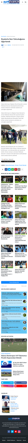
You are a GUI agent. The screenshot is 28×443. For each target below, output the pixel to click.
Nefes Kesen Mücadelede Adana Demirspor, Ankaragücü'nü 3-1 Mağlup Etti (6, 272)
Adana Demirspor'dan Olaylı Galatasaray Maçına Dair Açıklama (21, 187)
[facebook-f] (9, 431)
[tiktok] (7, 389)
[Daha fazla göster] (22, 169)
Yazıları (15, 397)
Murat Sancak (22, 165)
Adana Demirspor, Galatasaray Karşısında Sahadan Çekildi (20, 206)
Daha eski (23, 286)
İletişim (4, 440)
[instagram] (19, 431)
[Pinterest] (15, 169)
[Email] (19, 169)
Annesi (17, 165)
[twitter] (12, 431)
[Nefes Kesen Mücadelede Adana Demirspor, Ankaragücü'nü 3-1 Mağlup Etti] (7, 264)
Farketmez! (13, 399)
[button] (1, 2)
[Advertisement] (14, 20)
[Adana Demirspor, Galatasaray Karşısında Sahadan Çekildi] (21, 198)
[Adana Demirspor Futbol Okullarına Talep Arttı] (6, 373)
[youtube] (15, 431)
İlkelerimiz (19, 440)
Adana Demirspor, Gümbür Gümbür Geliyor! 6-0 (20, 271)
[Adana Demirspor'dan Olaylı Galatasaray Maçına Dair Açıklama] (21, 179)
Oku (7, 298)
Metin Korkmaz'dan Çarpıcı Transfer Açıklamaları (6, 221)
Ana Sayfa (3, 36)
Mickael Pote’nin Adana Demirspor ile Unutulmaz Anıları (21, 255)
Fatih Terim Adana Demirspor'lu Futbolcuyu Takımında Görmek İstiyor (20, 239)
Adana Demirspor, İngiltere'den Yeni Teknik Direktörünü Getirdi (20, 222)
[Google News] (7, 160)
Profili (11, 397)
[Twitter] (9, 169)
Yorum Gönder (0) (14, 282)
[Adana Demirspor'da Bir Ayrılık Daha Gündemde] (7, 231)
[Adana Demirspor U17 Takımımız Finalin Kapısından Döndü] (14, 345)
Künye (24, 440)
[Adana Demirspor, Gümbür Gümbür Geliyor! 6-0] (21, 264)
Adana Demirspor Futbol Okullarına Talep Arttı (18, 373)
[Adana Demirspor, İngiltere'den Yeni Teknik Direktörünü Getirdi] (21, 214)
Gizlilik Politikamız (11, 440)
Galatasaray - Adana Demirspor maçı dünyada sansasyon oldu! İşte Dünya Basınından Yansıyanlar (7, 188)
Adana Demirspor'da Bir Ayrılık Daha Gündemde (7, 237)
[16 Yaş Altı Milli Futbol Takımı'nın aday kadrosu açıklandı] (6, 364)
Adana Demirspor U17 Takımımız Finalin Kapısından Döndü (14, 357)
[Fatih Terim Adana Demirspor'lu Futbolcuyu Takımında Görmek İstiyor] (21, 231)
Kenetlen (12, 411)
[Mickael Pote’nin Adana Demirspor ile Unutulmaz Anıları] (21, 248)
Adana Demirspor (11, 36)
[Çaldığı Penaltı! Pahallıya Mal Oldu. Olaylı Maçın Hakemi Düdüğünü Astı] (7, 198)
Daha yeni (4, 286)
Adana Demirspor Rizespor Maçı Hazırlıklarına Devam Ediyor (7, 256)
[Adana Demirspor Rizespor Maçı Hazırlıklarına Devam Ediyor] (7, 248)
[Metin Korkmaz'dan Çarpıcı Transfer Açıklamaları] (7, 214)
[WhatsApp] (12, 169)
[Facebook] (6, 169)
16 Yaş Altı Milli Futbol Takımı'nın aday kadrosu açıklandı (20, 364)
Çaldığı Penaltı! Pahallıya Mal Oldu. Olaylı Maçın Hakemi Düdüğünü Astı (6, 206)
